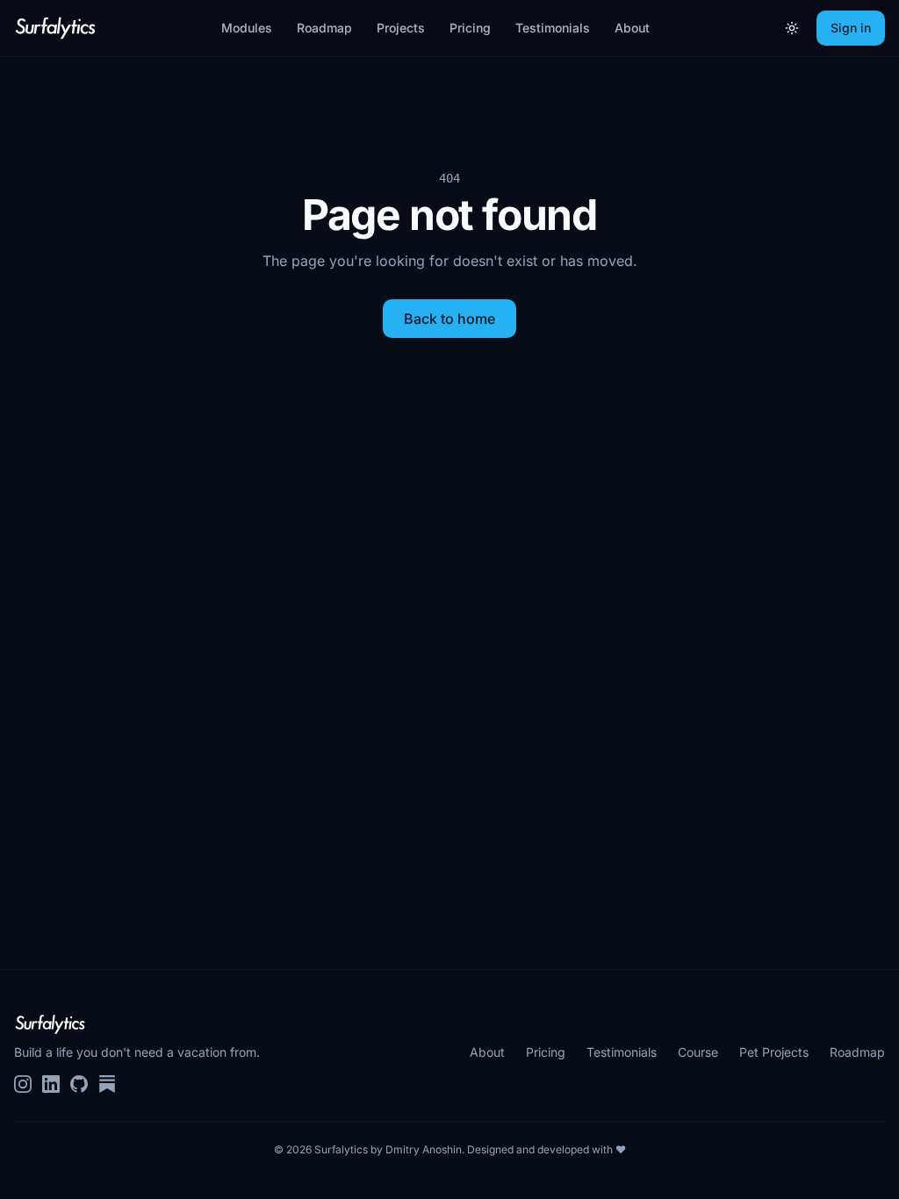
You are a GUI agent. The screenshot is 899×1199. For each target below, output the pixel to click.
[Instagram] (23, 1084)
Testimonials (552, 27)
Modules (246, 27)
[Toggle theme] (791, 28)
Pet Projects (774, 1052)
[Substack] (107, 1084)
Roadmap (324, 27)
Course (698, 1052)
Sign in (851, 27)
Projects (401, 27)
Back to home (449, 318)
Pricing (470, 27)
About (632, 27)
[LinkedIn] (51, 1084)
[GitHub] (79, 1084)
